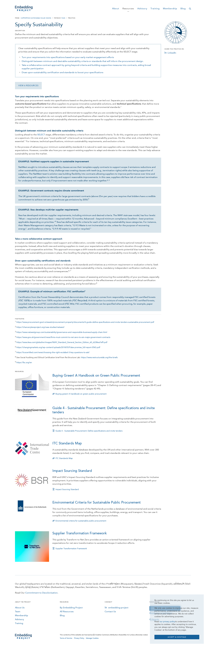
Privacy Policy (79, 638)
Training (19, 623)
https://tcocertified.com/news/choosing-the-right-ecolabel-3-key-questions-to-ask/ (53, 352)
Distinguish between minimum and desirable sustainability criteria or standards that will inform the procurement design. (82, 61)
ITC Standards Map (67, 443)
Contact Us (110, 611)
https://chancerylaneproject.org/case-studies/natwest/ (40, 327)
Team (17, 611)
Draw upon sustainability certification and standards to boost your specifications (62, 72)
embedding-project (118, 607)
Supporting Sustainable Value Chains (36, 18)
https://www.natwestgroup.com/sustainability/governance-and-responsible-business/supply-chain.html (61, 332)
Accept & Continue (177, 637)
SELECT (41, 134)
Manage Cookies (92, 638)
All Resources (67, 611)
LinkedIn (172, 52)
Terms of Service (66, 638)
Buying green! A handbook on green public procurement (81, 394)
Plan (63, 18)
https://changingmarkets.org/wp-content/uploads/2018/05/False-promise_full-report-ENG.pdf (58, 347)
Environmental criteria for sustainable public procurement (80, 521)
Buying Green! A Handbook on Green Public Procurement (96, 376)
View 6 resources (28, 85)
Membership (21, 615)
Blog (62, 615)
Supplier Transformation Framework (79, 533)
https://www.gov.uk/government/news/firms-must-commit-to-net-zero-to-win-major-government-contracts (63, 337)
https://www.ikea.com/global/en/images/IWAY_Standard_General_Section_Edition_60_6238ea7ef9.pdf (61, 342)
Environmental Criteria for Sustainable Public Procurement (96, 502)
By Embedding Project (71, 607)
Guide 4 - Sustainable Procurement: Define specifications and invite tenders (88, 431)
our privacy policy (167, 621)
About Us (20, 607)
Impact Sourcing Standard (72, 471)
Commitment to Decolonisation (41, 592)
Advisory (19, 619)
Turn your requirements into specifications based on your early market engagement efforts (68, 57)
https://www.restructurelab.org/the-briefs (99, 357)
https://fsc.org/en (24, 362)
